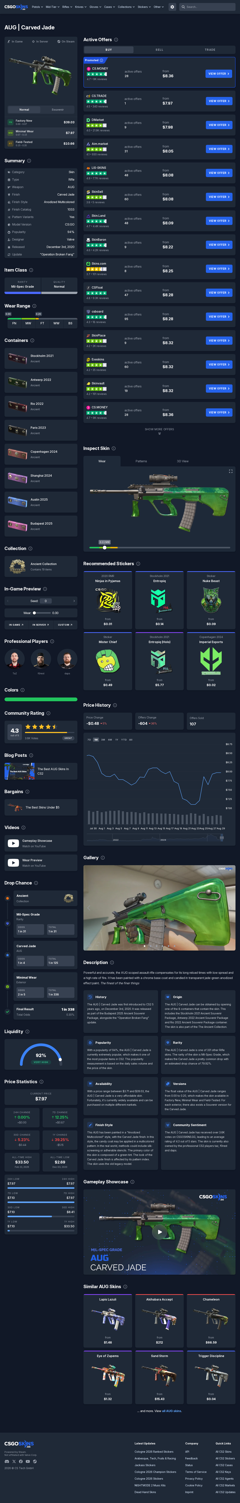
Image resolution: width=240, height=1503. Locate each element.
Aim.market (100, 144)
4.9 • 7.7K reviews (97, 178)
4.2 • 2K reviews (96, 346)
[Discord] (8, 1461)
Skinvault (98, 383)
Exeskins (98, 359)
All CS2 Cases (224, 1465)
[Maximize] (231, 471)
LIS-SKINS (99, 168)
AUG (71, 187)
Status (189, 1465)
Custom (63, 624)
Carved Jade (65, 194)
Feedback (191, 1458)
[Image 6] (174, 946)
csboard (97, 311)
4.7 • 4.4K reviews (97, 226)
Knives (79, 6)
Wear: (27, 613)
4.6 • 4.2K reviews (97, 250)
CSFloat (97, 287)
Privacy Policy (194, 1478)
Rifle (71, 179)
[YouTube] (29, 1461)
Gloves (94, 6)
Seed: (34, 601)
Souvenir (58, 109)
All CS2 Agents (225, 1478)
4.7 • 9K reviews (97, 79)
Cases (108, 6)
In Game (17, 41)
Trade (210, 49)
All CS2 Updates (226, 1492)
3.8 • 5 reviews (95, 202)
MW (28, 323)
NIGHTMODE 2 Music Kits (150, 1485)
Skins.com (99, 263)
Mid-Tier (51, 6)
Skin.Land (98, 215)
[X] (15, 1461)
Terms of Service (196, 1471)
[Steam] (36, 1461)
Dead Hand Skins (145, 1492)
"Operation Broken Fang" (57, 254)
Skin (71, 172)
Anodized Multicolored (59, 202)
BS (70, 323)
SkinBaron (99, 239)
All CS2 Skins (224, 1451)
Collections (125, 6)
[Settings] (172, 7)
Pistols (36, 6)
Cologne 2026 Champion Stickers (155, 1471)
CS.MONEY (100, 68)
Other (157, 6)
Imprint (189, 1492)
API (187, 1451)
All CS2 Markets (225, 1485)
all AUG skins (171, 1411)
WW (56, 323)
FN (14, 323)
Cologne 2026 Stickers (149, 1478)
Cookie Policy (193, 1485)
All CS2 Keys (223, 1471)
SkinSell (97, 192)
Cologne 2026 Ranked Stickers (154, 1451)
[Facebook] (22, 1461)
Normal (24, 109)
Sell (159, 49)
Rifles (65, 6)
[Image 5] (168, 946)
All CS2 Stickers (225, 1458)
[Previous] (7, 601)
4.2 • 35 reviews (96, 369)
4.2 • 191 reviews (96, 393)
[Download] (89, 944)
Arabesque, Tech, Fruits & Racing (155, 1458)
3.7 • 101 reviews (96, 274)
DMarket (98, 120)
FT (42, 323)
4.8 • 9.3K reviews (97, 298)
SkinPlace (99, 335)
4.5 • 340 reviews (97, 106)
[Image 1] (144, 946)
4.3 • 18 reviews (96, 322)
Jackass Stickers (145, 1465)
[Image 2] (150, 946)
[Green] (40, 699)
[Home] (17, 7)
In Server (42, 41)
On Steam (68, 41)
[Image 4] (162, 946)
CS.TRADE (99, 96)
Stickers (143, 6)
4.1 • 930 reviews (96, 154)
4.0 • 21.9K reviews (98, 130)
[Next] (74, 601)
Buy (109, 49)
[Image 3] (156, 946)
